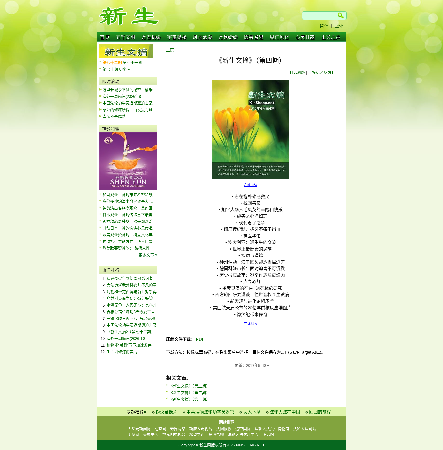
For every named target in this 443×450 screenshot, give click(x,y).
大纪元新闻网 (139, 429)
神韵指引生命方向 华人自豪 (128, 241)
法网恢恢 (223, 429)
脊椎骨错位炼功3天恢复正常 (131, 312)
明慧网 (133, 434)
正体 (339, 26)
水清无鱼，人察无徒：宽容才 (132, 305)
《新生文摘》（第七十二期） (131, 332)
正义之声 (330, 37)
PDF (199, 339)
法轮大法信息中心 (243, 434)
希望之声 (197, 434)
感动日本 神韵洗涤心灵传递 (128, 228)
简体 (324, 26)
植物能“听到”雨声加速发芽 (129, 345)
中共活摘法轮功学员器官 (210, 412)
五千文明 (125, 37)
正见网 (268, 434)
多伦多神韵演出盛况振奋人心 (128, 201)
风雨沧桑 (202, 37)
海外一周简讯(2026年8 (122, 96)
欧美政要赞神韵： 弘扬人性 (126, 248)
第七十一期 (132, 62)
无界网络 (177, 429)
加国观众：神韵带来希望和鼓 (128, 195)
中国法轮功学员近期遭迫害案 (128, 103)
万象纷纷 (228, 37)
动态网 (160, 429)
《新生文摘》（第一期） (189, 399)
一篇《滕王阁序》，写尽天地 (131, 318)
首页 (105, 37)
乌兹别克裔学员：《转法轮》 (131, 298)
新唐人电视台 (200, 429)
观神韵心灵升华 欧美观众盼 (128, 221)
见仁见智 (279, 37)
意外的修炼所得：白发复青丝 (128, 110)
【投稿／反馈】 (321, 72)
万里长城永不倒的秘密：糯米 (128, 90)
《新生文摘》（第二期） (189, 392)
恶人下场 (252, 412)
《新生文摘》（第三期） (189, 386)
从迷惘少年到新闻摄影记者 (130, 278)
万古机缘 (151, 37)
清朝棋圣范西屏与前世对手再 (132, 292)
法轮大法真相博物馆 (272, 429)
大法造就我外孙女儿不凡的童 (132, 285)
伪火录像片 (166, 412)
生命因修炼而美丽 (122, 352)
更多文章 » (148, 255)
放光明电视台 (173, 434)
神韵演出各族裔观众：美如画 (128, 208)
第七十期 (111, 69)
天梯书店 (150, 434)
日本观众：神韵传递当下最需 (128, 215)
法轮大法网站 (304, 429)
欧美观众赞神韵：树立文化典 (128, 235)
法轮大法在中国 (285, 412)
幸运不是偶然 (114, 116)
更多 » (124, 69)
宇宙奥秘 (177, 37)
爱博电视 (216, 434)
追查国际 (243, 429)
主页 (170, 50)
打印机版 (297, 72)
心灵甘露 (305, 37)
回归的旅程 (320, 412)
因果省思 (254, 37)
